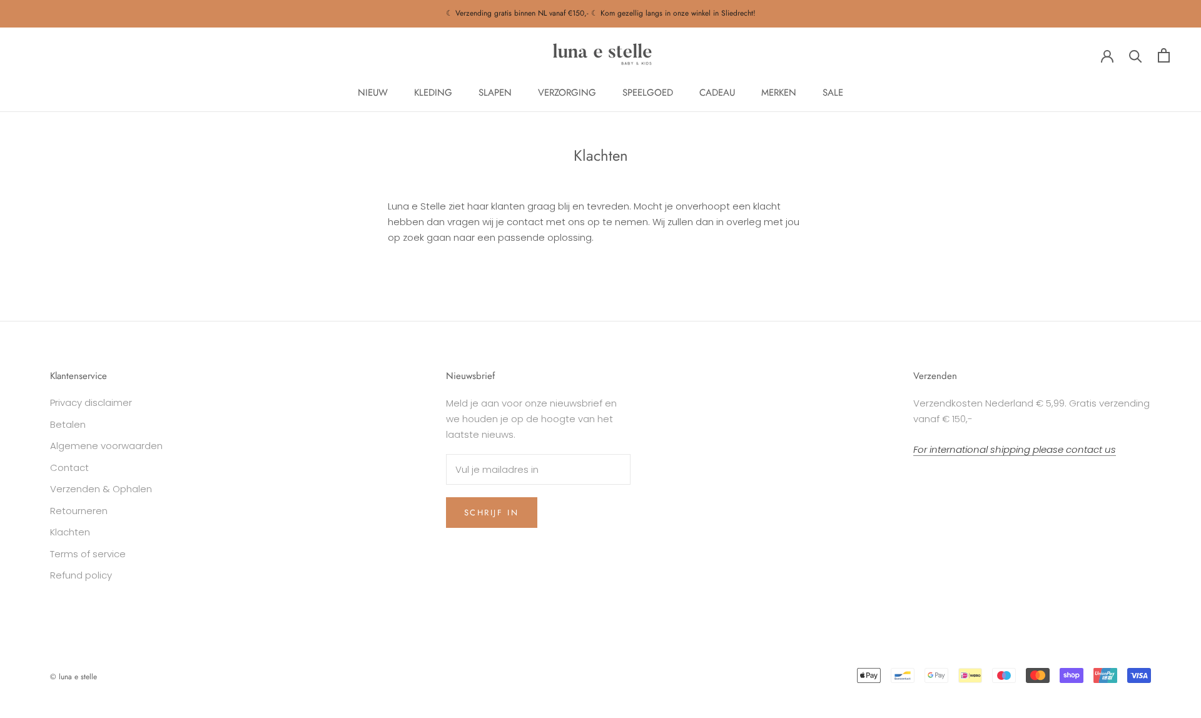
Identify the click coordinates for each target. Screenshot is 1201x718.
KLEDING (433, 92)
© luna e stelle (73, 676)
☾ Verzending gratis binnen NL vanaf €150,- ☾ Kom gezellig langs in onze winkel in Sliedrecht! (601, 13)
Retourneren (79, 510)
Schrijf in (491, 512)
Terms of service (88, 553)
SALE (833, 92)
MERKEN (778, 92)
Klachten (70, 531)
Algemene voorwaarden (106, 445)
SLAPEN (495, 92)
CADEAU (717, 92)
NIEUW (373, 92)
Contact (69, 467)
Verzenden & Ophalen (101, 488)
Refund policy (81, 575)
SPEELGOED (647, 92)
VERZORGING (567, 92)
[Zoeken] (1135, 55)
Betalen (68, 424)
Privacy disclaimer (91, 402)
